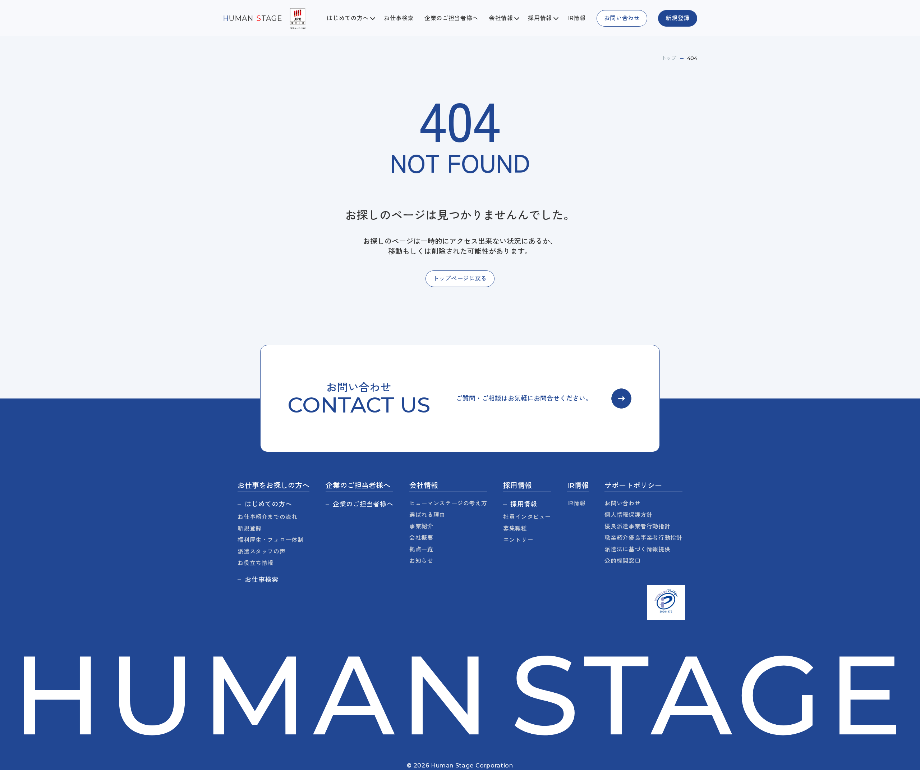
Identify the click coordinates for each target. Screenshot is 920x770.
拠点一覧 (421, 549)
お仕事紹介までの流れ (267, 517)
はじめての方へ (268, 504)
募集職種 (515, 528)
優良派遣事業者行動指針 (637, 526)
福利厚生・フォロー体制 (270, 540)
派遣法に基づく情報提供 (637, 549)
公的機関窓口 (622, 560)
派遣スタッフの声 (261, 551)
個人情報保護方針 (628, 514)
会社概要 (421, 537)
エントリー (518, 540)
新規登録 (250, 528)
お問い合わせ (622, 503)
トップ (668, 58)
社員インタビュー (527, 517)
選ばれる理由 (427, 514)
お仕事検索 (399, 18)
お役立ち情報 (255, 563)
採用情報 (523, 504)
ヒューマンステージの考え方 (448, 503)
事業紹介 (421, 526)
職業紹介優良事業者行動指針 (643, 537)
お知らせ (421, 560)
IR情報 (576, 18)
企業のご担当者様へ (451, 18)
